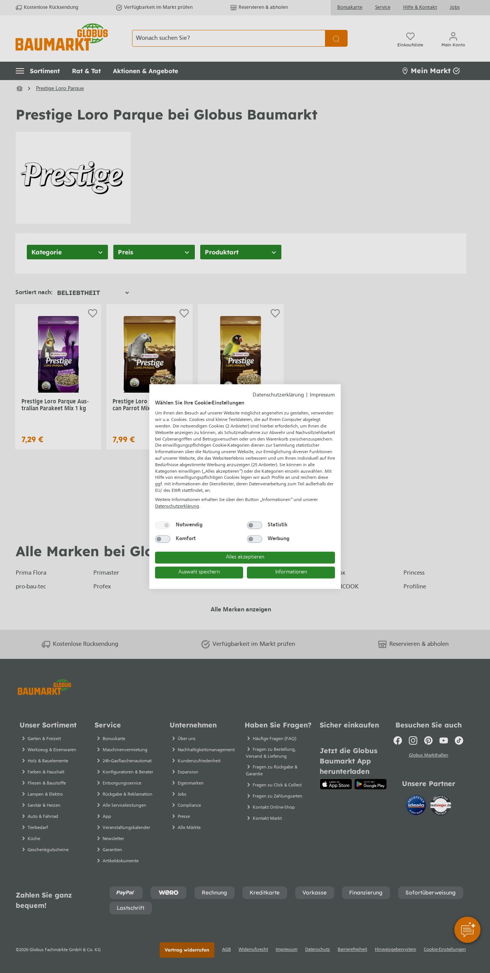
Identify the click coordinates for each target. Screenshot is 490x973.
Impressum (322, 395)
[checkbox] (162, 525)
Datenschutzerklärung (278, 395)
